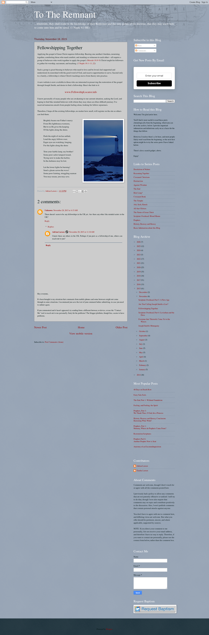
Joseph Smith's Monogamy (148, 325)
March (142, 360)
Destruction (138, 181)
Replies (51, 226)
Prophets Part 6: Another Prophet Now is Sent (145, 440)
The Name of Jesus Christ (144, 212)
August (142, 339)
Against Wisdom (140, 185)
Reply (47, 221)
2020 (139, 267)
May (141, 352)
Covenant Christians (142, 177)
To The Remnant (65, 14)
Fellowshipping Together (148, 308)
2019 (139, 271)
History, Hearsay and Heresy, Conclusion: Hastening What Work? (150, 419)
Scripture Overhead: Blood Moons (147, 216)
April (141, 356)
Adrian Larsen (58, 231)
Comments (141, 50)
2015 (139, 288)
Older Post (121, 327)
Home (81, 327)
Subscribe (154, 83)
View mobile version (80, 333)
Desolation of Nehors (142, 169)
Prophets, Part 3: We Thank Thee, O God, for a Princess (148, 411)
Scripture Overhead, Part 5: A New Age (153, 299)
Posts (139, 45)
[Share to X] (79, 191)
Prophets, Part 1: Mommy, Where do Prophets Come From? (150, 427)
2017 (139, 280)
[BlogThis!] (76, 191)
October (142, 331)
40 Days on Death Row (142, 389)
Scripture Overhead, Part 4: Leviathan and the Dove (156, 313)
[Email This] (74, 191)
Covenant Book (140, 196)
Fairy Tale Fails (140, 394)
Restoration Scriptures (142, 433)
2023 (139, 254)
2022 (139, 258)
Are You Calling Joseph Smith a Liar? (153, 304)
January (142, 369)
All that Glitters (140, 208)
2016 (139, 284)
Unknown (48, 210)
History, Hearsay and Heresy (145, 224)
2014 (139, 374)
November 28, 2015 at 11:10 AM (81, 231)
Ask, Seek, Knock (140, 204)
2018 (139, 275)
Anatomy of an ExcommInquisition (147, 446)
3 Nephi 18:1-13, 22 (86, 63)
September (143, 335)
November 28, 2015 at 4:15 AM (65, 210)
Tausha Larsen (142, 470)
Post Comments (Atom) (54, 342)
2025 (139, 246)
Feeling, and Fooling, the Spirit (146, 405)
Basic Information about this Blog (147, 227)
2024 (139, 250)
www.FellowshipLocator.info (81, 92)
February (142, 365)
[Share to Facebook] (82, 191)
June (141, 348)
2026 (139, 241)
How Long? (138, 192)
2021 (139, 263)
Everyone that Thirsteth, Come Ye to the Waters (154, 320)
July (141, 344)
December (143, 292)
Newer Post (40, 327)
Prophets (137, 220)
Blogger (109, 629)
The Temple (138, 200)
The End (137, 188)
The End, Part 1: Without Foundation (148, 400)
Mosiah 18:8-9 (93, 60)
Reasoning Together (141, 173)
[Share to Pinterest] (85, 191)
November (143, 296)
